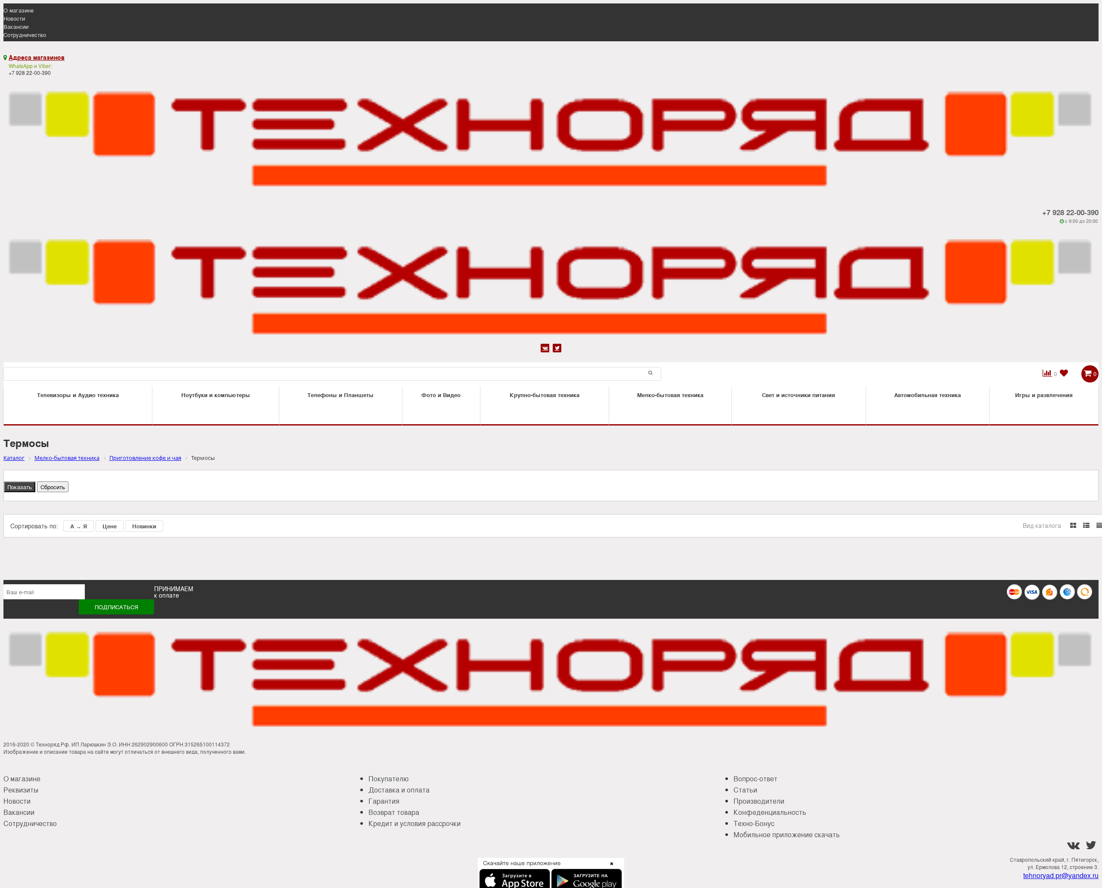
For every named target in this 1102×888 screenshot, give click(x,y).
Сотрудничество (24, 35)
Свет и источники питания (798, 395)
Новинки (144, 526)
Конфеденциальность (770, 812)
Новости (14, 18)
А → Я (78, 526)
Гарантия (383, 801)
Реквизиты (20, 790)
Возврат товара (393, 812)
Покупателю (388, 778)
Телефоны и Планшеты (340, 395)
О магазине (18, 10)
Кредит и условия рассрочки (414, 823)
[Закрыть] (609, 868)
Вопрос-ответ (755, 778)
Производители (759, 801)
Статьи (745, 790)
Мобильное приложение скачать (787, 834)
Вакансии (15, 26)
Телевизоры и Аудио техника (78, 395)
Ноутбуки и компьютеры (215, 395)
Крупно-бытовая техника (544, 395)
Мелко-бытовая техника (670, 395)
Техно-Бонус (754, 823)
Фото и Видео (441, 395)
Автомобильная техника (927, 395)
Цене (109, 526)
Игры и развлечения (1044, 395)
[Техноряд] (551, 283)
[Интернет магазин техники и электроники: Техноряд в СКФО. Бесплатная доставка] (551, 135)
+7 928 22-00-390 (1070, 212)
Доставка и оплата (399, 790)
